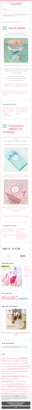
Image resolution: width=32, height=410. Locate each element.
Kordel (11, 384)
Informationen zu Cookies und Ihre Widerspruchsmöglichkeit (16, 403)
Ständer (11, 69)
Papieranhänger (14, 386)
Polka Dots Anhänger (11, 209)
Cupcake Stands (24, 65)
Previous (5, 248)
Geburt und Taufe (11, 91)
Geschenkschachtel (8, 373)
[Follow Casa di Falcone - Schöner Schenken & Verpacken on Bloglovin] (24, 299)
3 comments (26, 216)
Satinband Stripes (23, 175)
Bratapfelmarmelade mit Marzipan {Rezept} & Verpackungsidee (22, 236)
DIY (26, 363)
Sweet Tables (20, 93)
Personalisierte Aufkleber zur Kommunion (13, 128)
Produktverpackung (22, 391)
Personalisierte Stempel (9, 391)
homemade (7, 381)
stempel (23, 393)
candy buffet (6, 363)
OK (16, 407)
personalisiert (21, 389)
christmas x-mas (18, 363)
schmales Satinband (24, 207)
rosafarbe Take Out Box (13, 207)
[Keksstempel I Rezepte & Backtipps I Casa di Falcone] (16, 329)
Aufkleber (23, 358)
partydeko (11, 389)
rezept (4, 393)
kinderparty (5, 384)
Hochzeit (25, 91)
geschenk (13, 368)
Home (4, 14)
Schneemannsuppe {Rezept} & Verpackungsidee (8, 113)
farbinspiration (12, 366)
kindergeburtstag (21, 381)
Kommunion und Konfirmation (9, 93)
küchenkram (18, 384)
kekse (14, 381)
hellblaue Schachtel (13, 175)
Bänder (10, 361)
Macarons (13, 84)
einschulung (4, 366)
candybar (16, 361)
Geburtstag (19, 91)
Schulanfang (17, 393)
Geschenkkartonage (21, 371)
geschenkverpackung (13, 375)
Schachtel (11, 393)
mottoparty (27, 384)
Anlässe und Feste (10, 14)
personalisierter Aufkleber (22, 176)
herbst (12, 379)
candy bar (24, 361)
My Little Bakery (24, 84)
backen (5, 361)
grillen (9, 379)
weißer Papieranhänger (9, 176)
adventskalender (13, 358)
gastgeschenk (23, 366)
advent (5, 358)
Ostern (4, 387)
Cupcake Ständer (17, 28)
